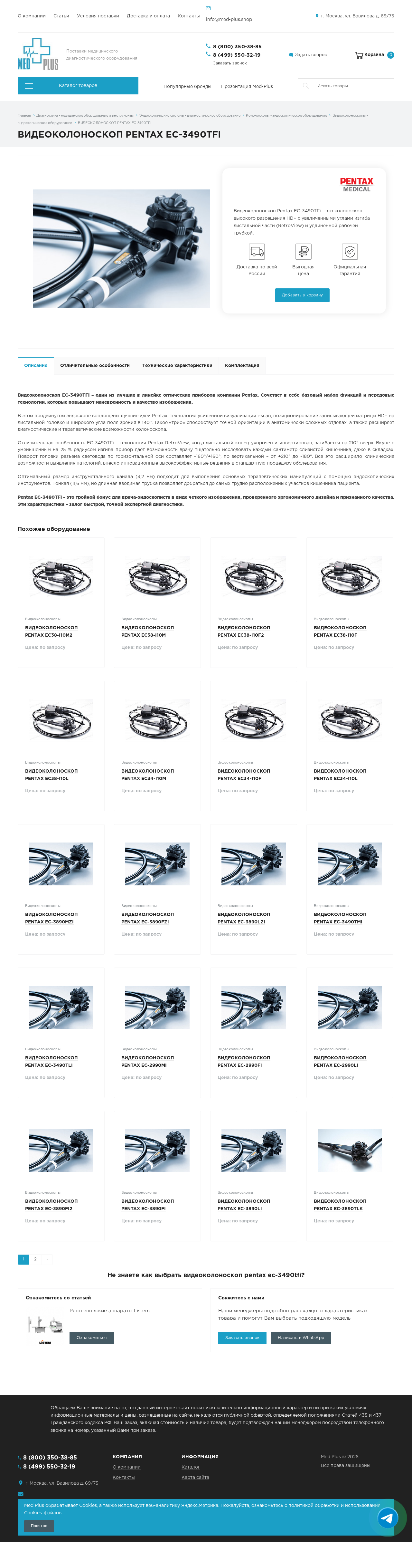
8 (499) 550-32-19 (237, 55)
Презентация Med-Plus (247, 87)
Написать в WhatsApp (301, 1338)
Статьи (61, 16)
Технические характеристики (177, 366)
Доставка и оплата (148, 16)
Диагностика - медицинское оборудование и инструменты (85, 115)
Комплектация (242, 366)
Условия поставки (98, 16)
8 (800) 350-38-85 (237, 47)
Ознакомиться (92, 1338)
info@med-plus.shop (229, 20)
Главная (24, 115)
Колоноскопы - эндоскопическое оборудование (286, 115)
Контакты (189, 16)
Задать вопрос (311, 55)
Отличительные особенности (95, 366)
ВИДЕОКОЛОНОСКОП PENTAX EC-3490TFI (114, 123)
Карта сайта (195, 1477)
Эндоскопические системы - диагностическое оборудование (189, 115)
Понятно (39, 1526)
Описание (36, 366)
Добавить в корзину (302, 295)
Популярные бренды (187, 87)
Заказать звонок (230, 63)
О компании (32, 16)
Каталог (191, 1467)
